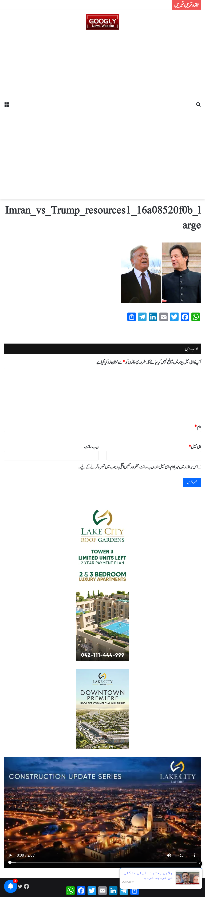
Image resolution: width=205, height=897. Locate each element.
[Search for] (198, 107)
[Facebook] (26, 886)
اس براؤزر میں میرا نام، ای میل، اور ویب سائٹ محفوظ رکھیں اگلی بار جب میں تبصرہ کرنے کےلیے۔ (138, 467)
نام (197, 427)
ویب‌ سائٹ (91, 447)
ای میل (194, 447)
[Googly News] (102, 22)
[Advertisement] (102, 112)
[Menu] (6, 107)
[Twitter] (20, 886)
